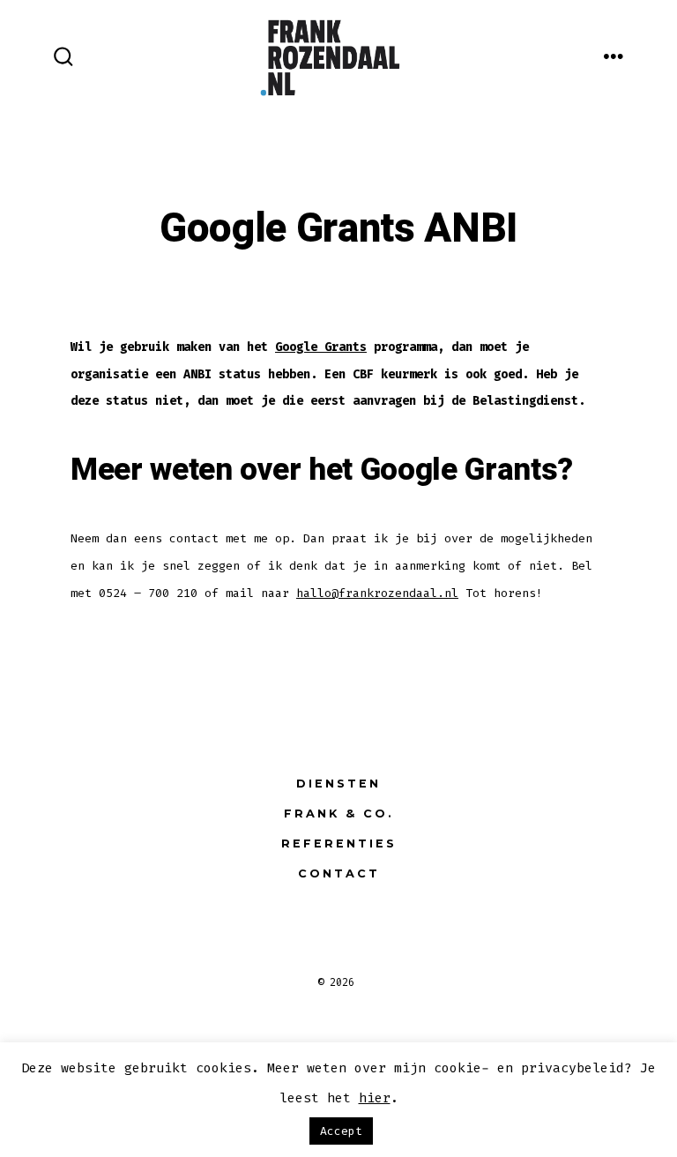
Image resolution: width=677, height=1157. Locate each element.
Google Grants (321, 347)
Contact (339, 873)
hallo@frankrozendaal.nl (377, 593)
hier (375, 1098)
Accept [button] (341, 1130)
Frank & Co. (339, 813)
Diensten (338, 783)
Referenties (339, 843)
